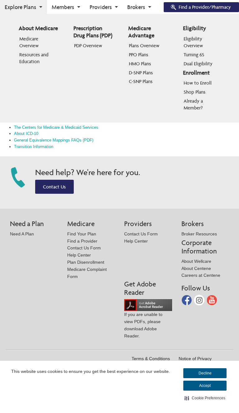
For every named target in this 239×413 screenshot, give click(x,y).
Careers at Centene (200, 275)
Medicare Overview (29, 42)
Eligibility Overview (194, 42)
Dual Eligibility (198, 64)
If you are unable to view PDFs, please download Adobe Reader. (143, 325)
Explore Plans (20, 7)
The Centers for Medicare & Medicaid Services (56, 127)
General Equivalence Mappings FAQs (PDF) (53, 140)
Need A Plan (22, 233)
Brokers (136, 7)
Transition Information (33, 146)
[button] (205, 398)
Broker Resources (199, 233)
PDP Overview (88, 46)
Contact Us (54, 187)
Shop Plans (194, 92)
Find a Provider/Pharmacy (205, 7)
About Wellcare (196, 261)
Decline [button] (205, 373)
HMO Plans (140, 64)
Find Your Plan (81, 233)
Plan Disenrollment (85, 262)
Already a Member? (194, 104)
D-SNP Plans (141, 73)
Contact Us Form (84, 247)
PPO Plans (138, 55)
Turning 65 (194, 55)
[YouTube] (212, 299)
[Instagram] (200, 299)
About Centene (196, 268)
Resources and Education (34, 58)
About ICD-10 (26, 133)
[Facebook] (187, 299)
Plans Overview (144, 46)
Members (63, 7)
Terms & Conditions (151, 358)
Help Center (79, 255)
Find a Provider (82, 241)
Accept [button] (205, 385)
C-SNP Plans (140, 81)
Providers (101, 7)
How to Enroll (198, 83)
